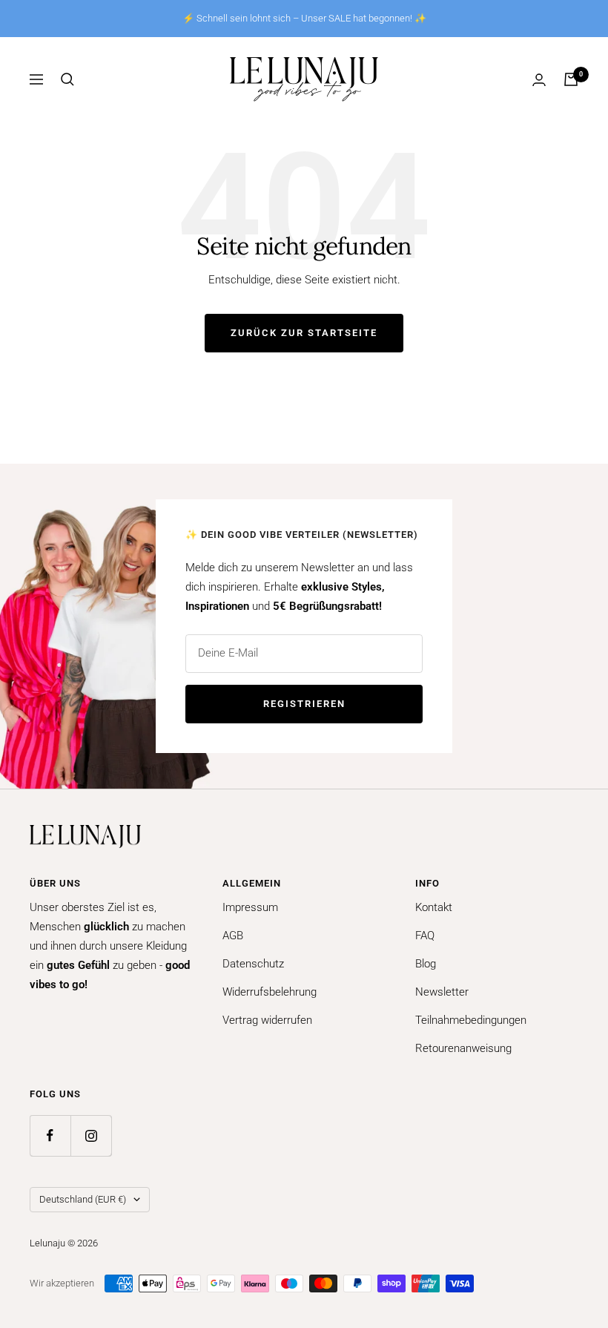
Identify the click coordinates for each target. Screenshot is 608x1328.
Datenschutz (253, 963)
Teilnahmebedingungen (470, 1020)
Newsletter (442, 992)
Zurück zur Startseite (304, 332)
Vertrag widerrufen (267, 1020)
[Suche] (67, 79)
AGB (232, 935)
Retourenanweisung (463, 1048)
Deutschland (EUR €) (82, 1199)
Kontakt (433, 907)
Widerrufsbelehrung (269, 992)
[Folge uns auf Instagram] (90, 1135)
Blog (425, 963)
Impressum (250, 907)
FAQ (424, 935)
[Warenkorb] (571, 79)
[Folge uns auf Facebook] (50, 1135)
